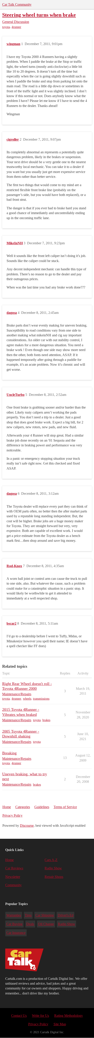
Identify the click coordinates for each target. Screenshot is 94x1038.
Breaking (9, 753)
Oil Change (46, 924)
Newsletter (12, 877)
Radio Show (53, 868)
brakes (46, 720)
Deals (30, 924)
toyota (6, 27)
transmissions (41, 698)
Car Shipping (44, 915)
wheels (27, 698)
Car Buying (14, 924)
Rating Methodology (68, 1015)
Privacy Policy (12, 815)
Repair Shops (54, 877)
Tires (28, 915)
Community (13, 885)
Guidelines (41, 807)
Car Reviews (14, 868)
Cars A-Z (51, 860)
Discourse (27, 825)
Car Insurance (16, 933)
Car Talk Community (16, 4)
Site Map (60, 1024)
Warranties (13, 915)
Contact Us (19, 1015)
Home (6, 807)
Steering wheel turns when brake (39, 15)
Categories (22, 807)
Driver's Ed (65, 915)
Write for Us (40, 1015)
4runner (16, 27)
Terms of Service (65, 807)
